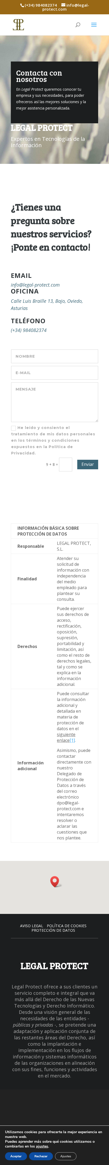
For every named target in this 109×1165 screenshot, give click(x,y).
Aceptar (16, 1156)
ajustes (42, 1146)
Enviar (87, 464)
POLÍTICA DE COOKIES (67, 925)
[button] (56, 882)
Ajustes (65, 1156)
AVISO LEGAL (31, 925)
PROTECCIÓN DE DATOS (53, 930)
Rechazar (41, 1156)
